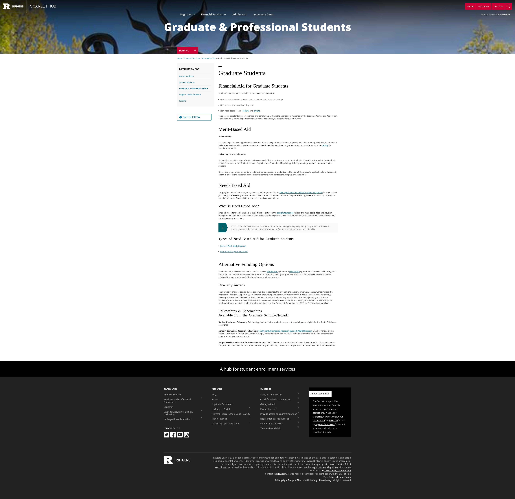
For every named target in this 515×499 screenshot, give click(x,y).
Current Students (187, 82)
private (257, 111)
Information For (209, 58)
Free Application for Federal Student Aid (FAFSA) (301, 192)
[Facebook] (173, 434)
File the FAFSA (191, 117)
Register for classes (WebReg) (275, 418)
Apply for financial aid (271, 394)
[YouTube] (180, 434)
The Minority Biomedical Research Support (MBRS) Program (285, 331)
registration (328, 409)
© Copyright (281, 480)
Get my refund (267, 404)
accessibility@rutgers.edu (337, 470)
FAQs (214, 394)
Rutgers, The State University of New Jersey (309, 480)
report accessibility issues (325, 467)
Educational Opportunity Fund (234, 251)
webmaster (286, 473)
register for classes (325, 424)
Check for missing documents (275, 399)
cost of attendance (285, 213)
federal (246, 111)
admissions (318, 412)
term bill (333, 420)
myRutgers (483, 6)
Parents (182, 101)
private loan (272, 271)
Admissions (239, 14)
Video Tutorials (219, 418)
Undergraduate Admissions (178, 419)
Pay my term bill (268, 409)
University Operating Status (226, 423)
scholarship (294, 271)
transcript (318, 416)
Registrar (185, 14)
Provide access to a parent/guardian (278, 413)
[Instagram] (186, 434)
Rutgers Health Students (190, 94)
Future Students (186, 76)
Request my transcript (271, 423)
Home (179, 58)
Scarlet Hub (43, 6)
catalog (325, 145)
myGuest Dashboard (222, 404)
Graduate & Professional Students (193, 88)
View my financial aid (270, 428)
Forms (470, 6)
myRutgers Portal (221, 409)
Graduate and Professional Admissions (177, 401)
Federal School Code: (495, 14)
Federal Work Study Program (233, 246)
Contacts (498, 6)
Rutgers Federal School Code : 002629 (231, 413)
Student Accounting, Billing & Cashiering (178, 413)
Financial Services (212, 14)
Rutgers (13, 6)
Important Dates (263, 14)
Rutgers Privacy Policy (340, 477)
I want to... (184, 51)
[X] (166, 434)
